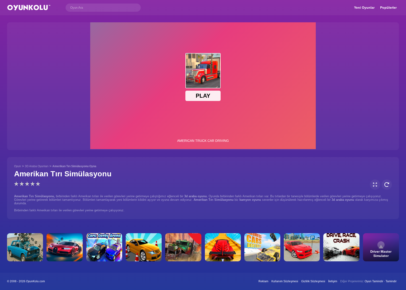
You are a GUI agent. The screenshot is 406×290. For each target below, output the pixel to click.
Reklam (263, 281)
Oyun (17, 166)
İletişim (332, 281)
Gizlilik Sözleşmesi (313, 281)
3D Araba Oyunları (36, 166)
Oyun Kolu (29, 8)
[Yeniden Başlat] (387, 184)
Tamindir (391, 281)
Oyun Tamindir (374, 281)
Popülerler (388, 7)
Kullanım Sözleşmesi (284, 281)
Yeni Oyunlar (364, 7)
